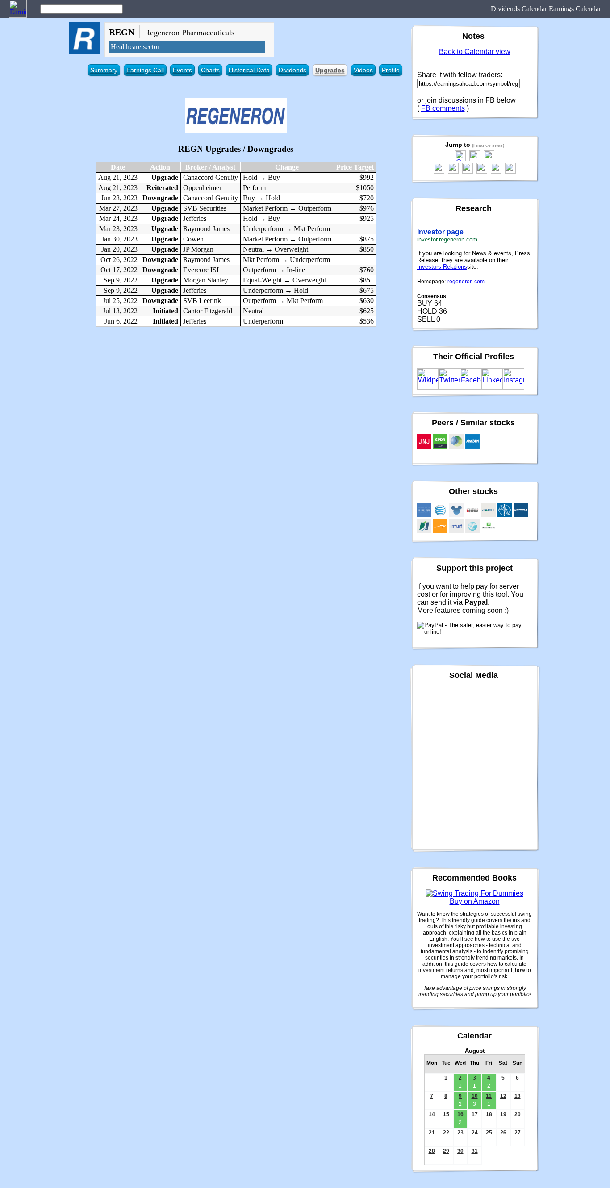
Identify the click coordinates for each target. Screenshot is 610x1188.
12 (503, 1096)
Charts (210, 70)
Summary (103, 70)
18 (489, 1114)
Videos (363, 70)
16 (460, 1114)
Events (182, 70)
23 (460, 1133)
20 (517, 1114)
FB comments (443, 108)
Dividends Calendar (519, 8)
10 (475, 1096)
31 (475, 1151)
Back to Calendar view (474, 51)
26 (503, 1133)
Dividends (292, 70)
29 (446, 1151)
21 (432, 1133)
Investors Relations (442, 266)
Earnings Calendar (575, 8)
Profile (391, 70)
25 (489, 1133)
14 (432, 1114)
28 (432, 1151)
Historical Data (249, 70)
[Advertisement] (236, 398)
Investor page (440, 232)
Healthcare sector (135, 46)
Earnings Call (145, 70)
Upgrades (330, 70)
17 (475, 1114)
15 (446, 1114)
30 (460, 1151)
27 (517, 1133)
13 (517, 1096)
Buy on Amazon (475, 901)
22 (446, 1133)
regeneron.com (466, 281)
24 (475, 1133)
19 (503, 1114)
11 (489, 1096)
